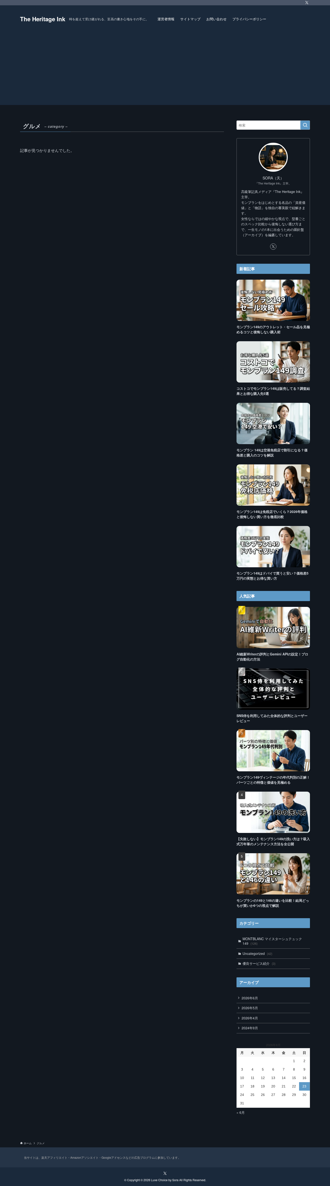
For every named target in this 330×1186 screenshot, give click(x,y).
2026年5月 (250, 1007)
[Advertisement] (165, 68)
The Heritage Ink (42, 19)
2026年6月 (250, 997)
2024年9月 (250, 1027)
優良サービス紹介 (259, 963)
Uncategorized (257, 953)
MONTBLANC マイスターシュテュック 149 (272, 941)
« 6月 (241, 1112)
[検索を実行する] (305, 125)
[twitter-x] (307, 2)
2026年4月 (250, 1018)
